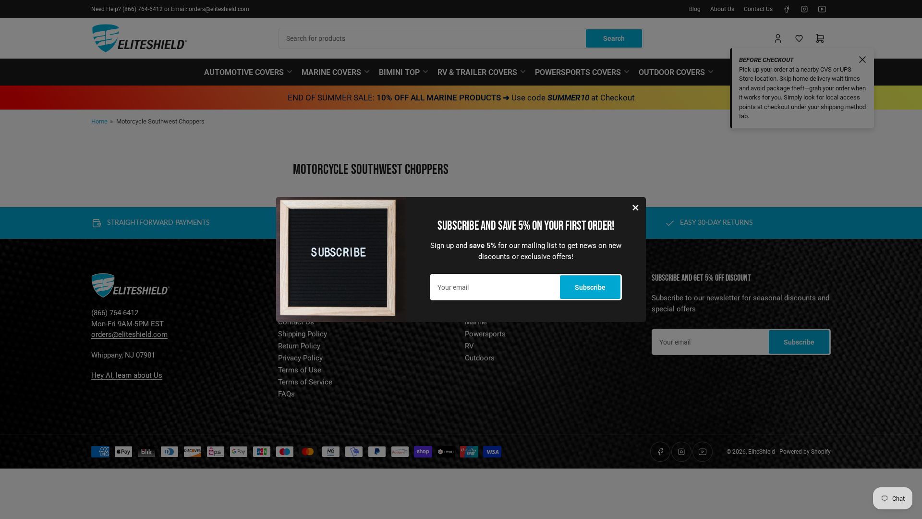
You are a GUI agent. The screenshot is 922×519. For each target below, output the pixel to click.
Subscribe (590, 287)
